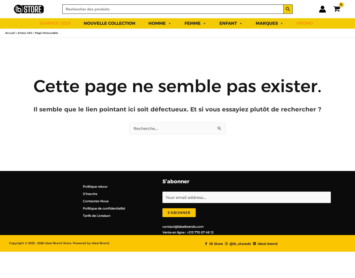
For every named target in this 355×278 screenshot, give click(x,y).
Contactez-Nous (96, 201)
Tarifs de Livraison (96, 216)
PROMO (305, 23)
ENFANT (228, 23)
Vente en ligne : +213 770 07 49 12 (188, 232)
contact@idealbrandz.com (183, 227)
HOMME (157, 23)
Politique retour (95, 186)
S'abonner (179, 212)
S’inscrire (90, 194)
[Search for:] (172, 9)
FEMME (193, 23)
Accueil (10, 33)
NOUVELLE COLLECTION (109, 23)
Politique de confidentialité (104, 208)
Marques (267, 23)
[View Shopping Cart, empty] (336, 9)
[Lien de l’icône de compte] (322, 9)
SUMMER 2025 (55, 23)
